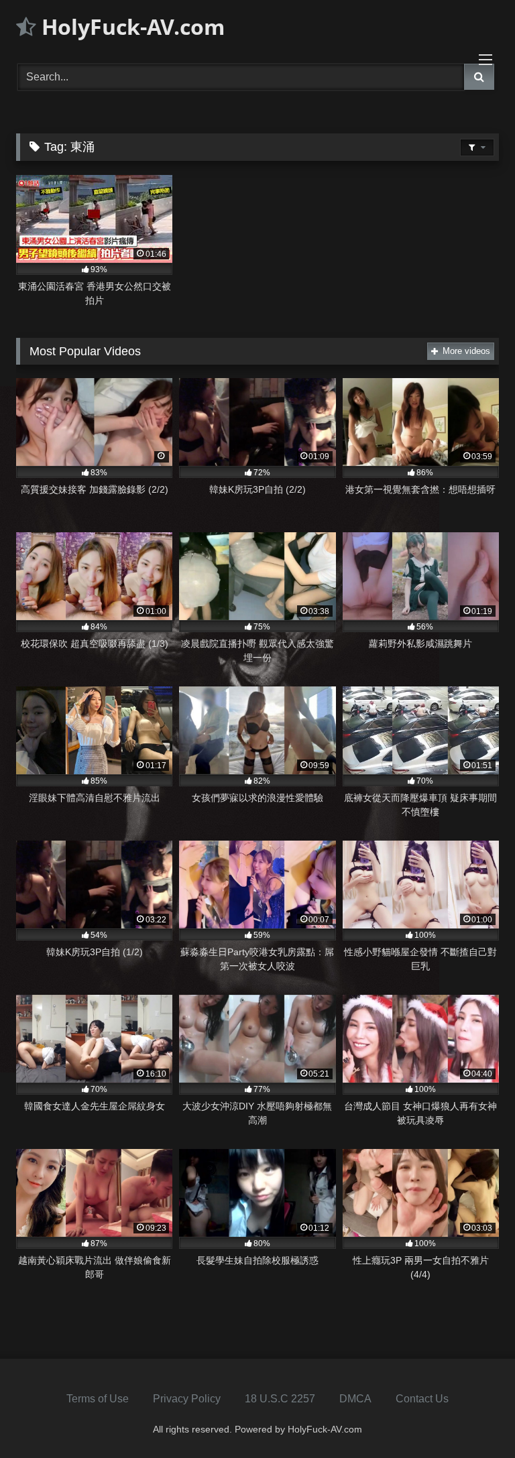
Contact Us (422, 1398)
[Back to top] (473, 1418)
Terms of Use (97, 1398)
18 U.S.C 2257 (280, 1398)
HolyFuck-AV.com (130, 26)
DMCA (355, 1398)
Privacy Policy (187, 1398)
